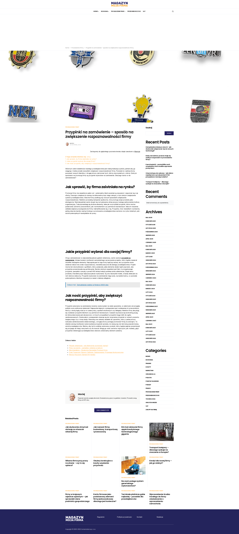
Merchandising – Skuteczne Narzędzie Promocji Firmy (88, 350)
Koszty (148, 367)
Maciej (72, 143)
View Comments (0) (103, 410)
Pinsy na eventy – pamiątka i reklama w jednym (86, 348)
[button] (173, 11)
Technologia (150, 399)
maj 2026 (149, 217)
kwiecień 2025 (151, 249)
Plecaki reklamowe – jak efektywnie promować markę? (88, 346)
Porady (148, 385)
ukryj (88, 157)
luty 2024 (149, 292)
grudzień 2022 (151, 338)
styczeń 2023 (150, 335)
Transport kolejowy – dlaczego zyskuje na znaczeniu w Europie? (157, 183)
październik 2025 (151, 232)
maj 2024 (149, 281)
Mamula (137, 151)
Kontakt (139, 517)
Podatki (149, 378)
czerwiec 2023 (151, 321)
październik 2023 (151, 306)
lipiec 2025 (149, 239)
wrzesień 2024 (151, 271)
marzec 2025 (150, 253)
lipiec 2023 (149, 317)
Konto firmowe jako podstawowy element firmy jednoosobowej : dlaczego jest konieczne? (104, 498)
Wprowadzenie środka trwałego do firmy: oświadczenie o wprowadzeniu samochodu (159, 499)
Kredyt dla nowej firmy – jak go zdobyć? (160, 461)
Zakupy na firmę (151, 410)
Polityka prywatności (124, 517)
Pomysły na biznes (152, 381)
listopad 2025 (151, 228)
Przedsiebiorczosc (152, 395)
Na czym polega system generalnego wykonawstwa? (132, 483)
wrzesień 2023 (151, 310)
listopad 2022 (151, 342)
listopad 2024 (151, 264)
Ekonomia (149, 360)
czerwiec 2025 (151, 242)
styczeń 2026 (150, 225)
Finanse (148, 363)
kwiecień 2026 (151, 221)
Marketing (149, 370)
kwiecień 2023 (151, 328)
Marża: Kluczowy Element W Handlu (82, 355)
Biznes (148, 356)
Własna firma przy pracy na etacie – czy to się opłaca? (76, 463)
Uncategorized (151, 402)
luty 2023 (149, 331)
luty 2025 (149, 257)
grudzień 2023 (151, 299)
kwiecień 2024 (151, 285)
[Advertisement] (119, 32)
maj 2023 (149, 324)
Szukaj (149, 127)
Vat (147, 406)
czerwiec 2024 (151, 278)
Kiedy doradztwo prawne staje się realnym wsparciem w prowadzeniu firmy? (159, 157)
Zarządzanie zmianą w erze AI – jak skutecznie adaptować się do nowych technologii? (159, 149)
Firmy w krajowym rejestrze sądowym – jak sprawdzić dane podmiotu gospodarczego (77, 498)
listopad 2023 (151, 303)
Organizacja (150, 374)
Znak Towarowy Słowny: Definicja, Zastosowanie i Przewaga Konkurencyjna (96, 352)
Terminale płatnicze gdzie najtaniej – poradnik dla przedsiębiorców (133, 496)
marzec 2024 (150, 289)
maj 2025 (149, 246)
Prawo (148, 388)
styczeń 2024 (150, 296)
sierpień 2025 (150, 235)
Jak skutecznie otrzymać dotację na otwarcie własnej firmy (76, 429)
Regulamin (100, 517)
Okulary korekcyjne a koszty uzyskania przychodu (102, 463)
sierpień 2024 (150, 274)
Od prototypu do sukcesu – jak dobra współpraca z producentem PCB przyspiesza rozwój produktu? (159, 175)
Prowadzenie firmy (78, 48)
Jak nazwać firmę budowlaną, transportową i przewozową (105, 429)
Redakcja (160, 517)
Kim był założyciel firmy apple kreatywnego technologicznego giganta (132, 430)
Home (67, 48)
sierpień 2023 (150, 313)
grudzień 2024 (151, 260)
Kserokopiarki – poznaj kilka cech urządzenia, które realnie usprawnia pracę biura (159, 166)
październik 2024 (152, 267)
